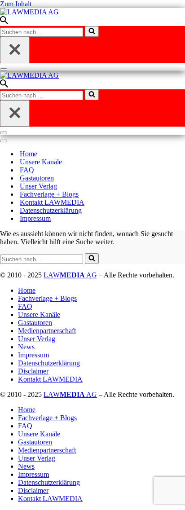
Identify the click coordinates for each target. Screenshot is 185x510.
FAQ (27, 170)
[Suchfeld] (4, 22)
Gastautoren (37, 178)
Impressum (35, 218)
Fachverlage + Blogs (49, 194)
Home (28, 154)
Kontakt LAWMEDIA (52, 202)
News (26, 347)
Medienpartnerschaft (47, 330)
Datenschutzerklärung (51, 210)
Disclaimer (33, 371)
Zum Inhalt (15, 4)
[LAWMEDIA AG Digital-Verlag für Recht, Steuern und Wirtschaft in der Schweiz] (29, 12)
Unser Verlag (38, 186)
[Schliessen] (15, 50)
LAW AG (70, 275)
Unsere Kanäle (41, 162)
